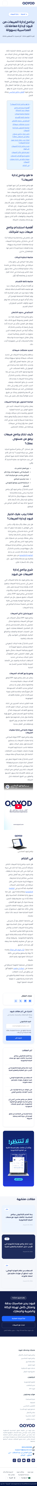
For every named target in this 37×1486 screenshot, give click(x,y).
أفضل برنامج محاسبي (16, 92)
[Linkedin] (19, 1460)
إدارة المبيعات (14, 14)
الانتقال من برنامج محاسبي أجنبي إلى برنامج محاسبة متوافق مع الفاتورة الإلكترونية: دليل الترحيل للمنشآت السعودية (20, 1103)
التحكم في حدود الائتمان (20, 121)
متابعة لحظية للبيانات (22, 114)
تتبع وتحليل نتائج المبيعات (20, 152)
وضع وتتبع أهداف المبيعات (20, 156)
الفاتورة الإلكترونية (26, 555)
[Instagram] (14, 1460)
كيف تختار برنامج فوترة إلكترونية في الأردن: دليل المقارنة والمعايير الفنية (20, 1069)
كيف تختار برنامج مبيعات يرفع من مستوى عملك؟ (20, 135)
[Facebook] (33, 1460)
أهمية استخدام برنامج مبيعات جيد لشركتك (21, 109)
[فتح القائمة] (4, 3)
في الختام (26, 165)
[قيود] (29, 3)
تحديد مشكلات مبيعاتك (21, 124)
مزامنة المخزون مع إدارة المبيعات (21, 129)
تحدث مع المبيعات (18, 1325)
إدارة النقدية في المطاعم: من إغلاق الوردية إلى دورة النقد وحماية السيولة (20, 1116)
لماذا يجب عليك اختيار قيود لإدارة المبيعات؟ (20, 141)
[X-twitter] (28, 1460)
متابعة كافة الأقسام (22, 117)
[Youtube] (23, 1460)
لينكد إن (21, 968)
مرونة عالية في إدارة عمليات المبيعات (19, 161)
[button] (30, 1001)
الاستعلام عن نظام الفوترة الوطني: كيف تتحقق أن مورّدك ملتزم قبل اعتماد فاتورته (20, 1080)
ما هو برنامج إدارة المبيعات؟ (19, 104)
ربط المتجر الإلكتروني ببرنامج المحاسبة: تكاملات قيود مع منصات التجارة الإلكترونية (20, 1058)
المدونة (23, 14)
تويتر (15, 968)
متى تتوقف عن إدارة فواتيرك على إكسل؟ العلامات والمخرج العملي (21, 1091)
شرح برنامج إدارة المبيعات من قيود (20, 148)
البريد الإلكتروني (25, 1021)
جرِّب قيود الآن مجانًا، (17, 950)
